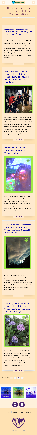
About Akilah (14, 414)
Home (8, 412)
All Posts (24, 414)
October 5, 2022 (18, 412)
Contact (28, 412)
